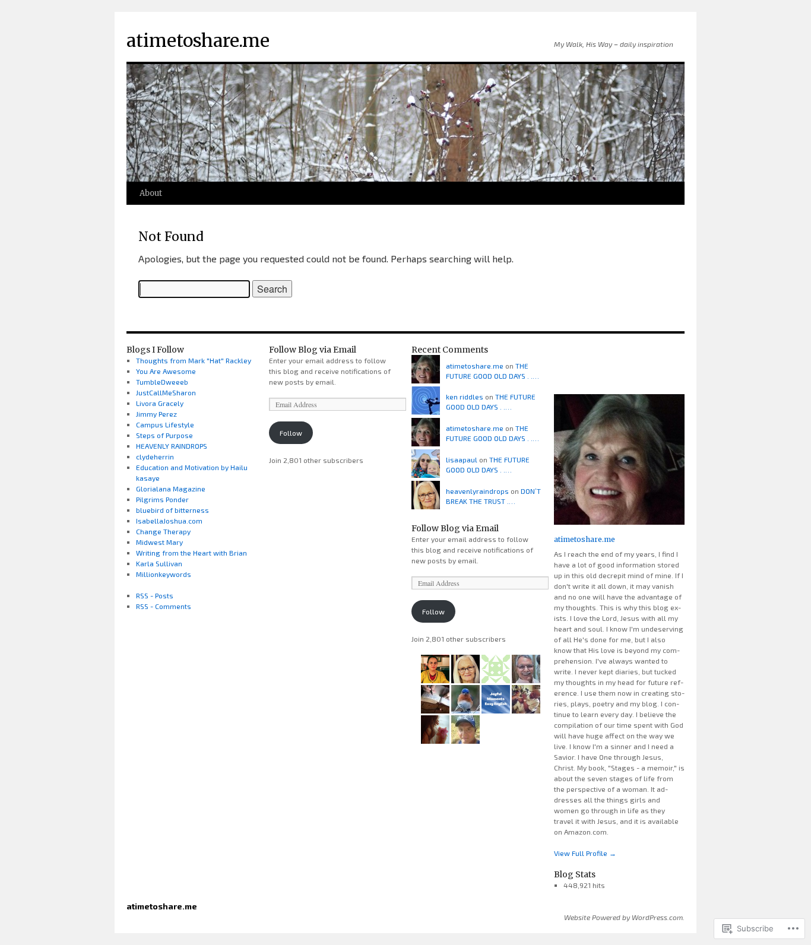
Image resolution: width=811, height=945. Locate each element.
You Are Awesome (166, 371)
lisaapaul (461, 459)
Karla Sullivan (159, 563)
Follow (291, 433)
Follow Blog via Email (312, 349)
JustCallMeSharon (166, 392)
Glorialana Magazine (170, 488)
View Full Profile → (585, 853)
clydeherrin (155, 456)
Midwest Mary (159, 542)
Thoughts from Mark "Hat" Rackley (193, 360)
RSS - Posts (154, 595)
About (151, 193)
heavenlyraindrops (477, 491)
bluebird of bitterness (172, 510)
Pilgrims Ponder (162, 499)
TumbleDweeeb (162, 382)
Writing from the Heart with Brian (191, 552)
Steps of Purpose (164, 435)
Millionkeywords (163, 574)
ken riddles (464, 396)
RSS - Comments (163, 606)
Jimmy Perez (156, 414)
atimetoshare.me (198, 40)
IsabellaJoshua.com (169, 520)
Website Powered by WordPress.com (623, 917)
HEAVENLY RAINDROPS (171, 446)
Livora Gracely (159, 403)
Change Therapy (163, 531)
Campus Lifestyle (165, 424)
